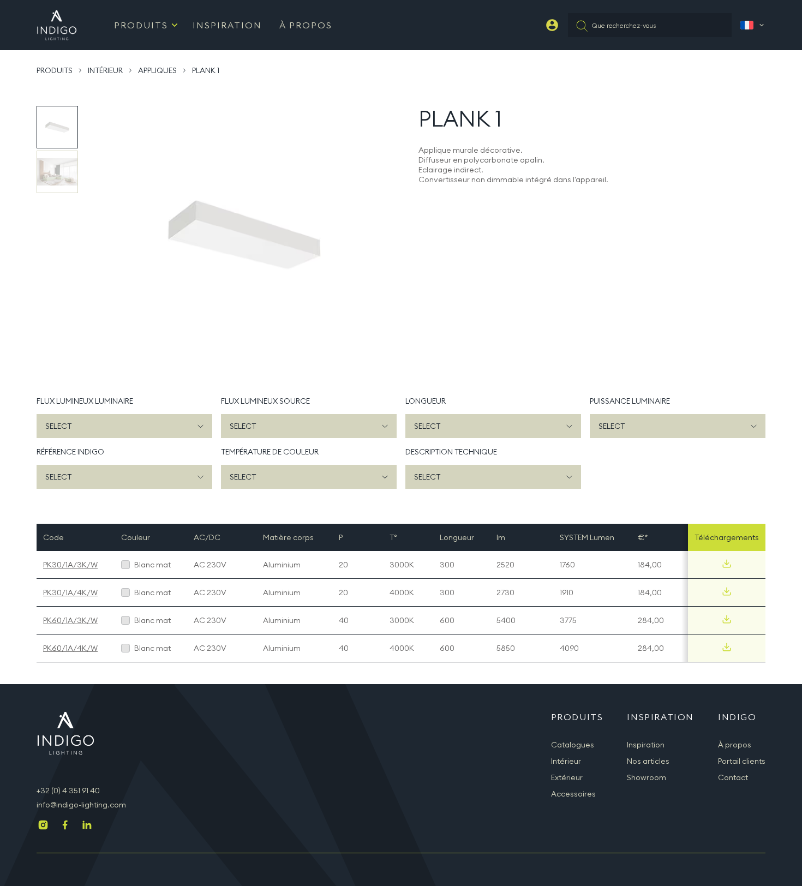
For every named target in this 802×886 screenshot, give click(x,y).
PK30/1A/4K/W (70, 592)
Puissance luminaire (630, 401)
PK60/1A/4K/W (70, 648)
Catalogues (572, 745)
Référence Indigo (70, 452)
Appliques (157, 70)
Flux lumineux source (265, 401)
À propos (305, 25)
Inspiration (227, 25)
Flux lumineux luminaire (85, 401)
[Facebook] (64, 826)
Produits (141, 25)
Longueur (425, 401)
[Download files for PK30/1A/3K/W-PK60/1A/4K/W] (727, 647)
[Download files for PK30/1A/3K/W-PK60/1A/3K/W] (727, 619)
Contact (733, 777)
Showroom (646, 777)
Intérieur (105, 70)
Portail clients (741, 761)
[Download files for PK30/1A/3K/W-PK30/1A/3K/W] (727, 563)
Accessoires (573, 794)
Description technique (451, 452)
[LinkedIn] (86, 826)
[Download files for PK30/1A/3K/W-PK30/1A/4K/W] (727, 591)
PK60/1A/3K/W (70, 620)
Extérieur (567, 777)
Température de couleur (270, 452)
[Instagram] (43, 826)
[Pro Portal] (552, 25)
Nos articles (648, 761)
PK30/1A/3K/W (70, 565)
